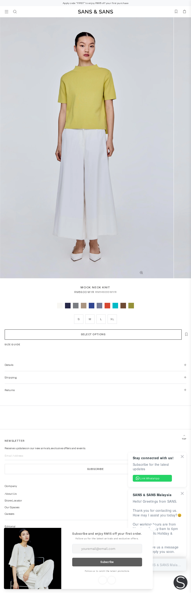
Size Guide (12, 344)
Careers (9, 513)
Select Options (93, 334)
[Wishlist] (176, 11)
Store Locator (13, 500)
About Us (11, 493)
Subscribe (95, 468)
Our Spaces (12, 507)
